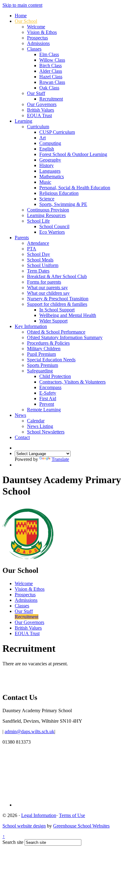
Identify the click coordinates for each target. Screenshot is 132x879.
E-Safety (47, 393)
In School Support (57, 309)
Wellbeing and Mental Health (67, 315)
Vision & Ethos (42, 32)
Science (46, 198)
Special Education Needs (51, 359)
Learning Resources (46, 215)
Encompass (50, 387)
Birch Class (50, 65)
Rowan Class (52, 82)
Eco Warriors (52, 232)
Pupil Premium (41, 354)
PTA (31, 248)
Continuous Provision (48, 209)
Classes (34, 48)
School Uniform (42, 265)
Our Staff (36, 93)
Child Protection (55, 376)
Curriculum (38, 126)
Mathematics (51, 176)
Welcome (36, 26)
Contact (22, 437)
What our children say (48, 293)
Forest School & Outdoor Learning (73, 154)
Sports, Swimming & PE (63, 204)
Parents (22, 237)
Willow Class (52, 60)
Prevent (46, 404)
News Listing (40, 426)
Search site (12, 842)
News (20, 415)
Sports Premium (42, 365)
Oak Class (49, 87)
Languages (49, 171)
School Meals (40, 259)
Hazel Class (50, 76)
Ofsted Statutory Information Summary (65, 337)
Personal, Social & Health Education (74, 187)
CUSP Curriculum (57, 132)
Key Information (31, 326)
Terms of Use (72, 815)
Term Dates (38, 270)
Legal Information (38, 815)
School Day (38, 254)
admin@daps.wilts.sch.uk (29, 731)
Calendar (36, 420)
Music (45, 182)
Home (21, 15)
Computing (50, 143)
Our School (26, 21)
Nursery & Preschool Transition (57, 298)
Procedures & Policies (48, 343)
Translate (60, 459)
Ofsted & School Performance (56, 332)
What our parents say (47, 287)
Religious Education (59, 193)
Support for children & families (57, 304)
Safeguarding (40, 370)
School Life (38, 221)
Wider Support (53, 320)
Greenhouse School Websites (81, 825)
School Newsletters (45, 431)
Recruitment (51, 98)
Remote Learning (44, 409)
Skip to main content (22, 5)
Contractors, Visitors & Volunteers (72, 381)
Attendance (38, 243)
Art (42, 137)
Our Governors (41, 104)
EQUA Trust (39, 115)
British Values (40, 110)
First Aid (47, 398)
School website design (24, 825)
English (46, 148)
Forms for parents (44, 282)
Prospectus (37, 37)
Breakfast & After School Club (57, 276)
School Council (54, 226)
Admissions (38, 43)
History (46, 165)
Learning (23, 121)
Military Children (43, 348)
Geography (50, 159)
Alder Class (50, 71)
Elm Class (49, 54)
